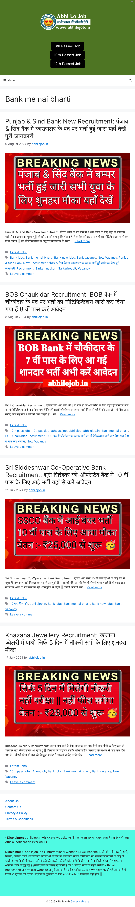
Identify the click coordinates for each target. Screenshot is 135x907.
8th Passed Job (67, 46)
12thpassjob (40, 430)
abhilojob (75, 430)
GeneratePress (79, 901)
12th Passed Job (67, 64)
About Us (12, 801)
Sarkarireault (67, 268)
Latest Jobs (18, 252)
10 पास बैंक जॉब (19, 603)
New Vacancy (107, 257)
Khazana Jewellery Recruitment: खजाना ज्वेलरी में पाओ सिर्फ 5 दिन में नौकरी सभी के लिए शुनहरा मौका (65, 642)
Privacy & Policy (16, 813)
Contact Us (13, 807)
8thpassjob (59, 430)
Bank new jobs (64, 257)
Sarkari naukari (45, 268)
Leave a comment (22, 273)
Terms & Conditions (19, 819)
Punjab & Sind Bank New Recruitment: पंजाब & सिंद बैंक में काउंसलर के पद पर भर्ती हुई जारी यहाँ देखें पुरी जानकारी (66, 128)
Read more (82, 241)
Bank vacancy (86, 257)
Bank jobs (17, 257)
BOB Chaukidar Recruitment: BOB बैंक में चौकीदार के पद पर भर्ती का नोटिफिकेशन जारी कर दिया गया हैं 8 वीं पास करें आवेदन (65, 302)
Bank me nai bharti (39, 257)
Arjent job (39, 771)
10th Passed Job (67, 55)
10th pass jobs (20, 430)
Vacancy (84, 268)
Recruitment (25, 268)
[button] (132, 3)
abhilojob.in (91, 430)
